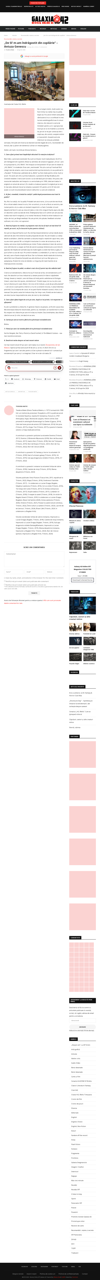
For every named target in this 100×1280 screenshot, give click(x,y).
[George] (86, 984)
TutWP (63, 1277)
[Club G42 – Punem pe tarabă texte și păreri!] (75, 137)
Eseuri (73, 1131)
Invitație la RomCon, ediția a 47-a (75, 333)
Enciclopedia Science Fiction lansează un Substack (88, 334)
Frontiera (74, 1158)
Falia (85, 552)
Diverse (64, 29)
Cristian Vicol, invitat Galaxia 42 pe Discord (89, 124)
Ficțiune (21, 29)
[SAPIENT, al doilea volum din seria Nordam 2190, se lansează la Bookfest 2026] (75, 218)
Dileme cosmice (89, 664)
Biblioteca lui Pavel (87, 537)
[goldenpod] (91, 964)
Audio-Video (75, 1063)
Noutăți (74, 1185)
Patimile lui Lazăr (89, 634)
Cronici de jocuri (77, 1104)
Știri (72, 1244)
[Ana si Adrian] (71, 969)
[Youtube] (52, 9)
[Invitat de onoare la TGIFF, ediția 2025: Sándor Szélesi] (89, 458)
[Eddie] (91, 959)
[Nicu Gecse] (71, 954)
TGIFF (73, 1248)
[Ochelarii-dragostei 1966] (89, 641)
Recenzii (43, 29)
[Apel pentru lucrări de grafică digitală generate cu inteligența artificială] (89, 435)
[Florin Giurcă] (91, 979)
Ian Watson (21, 391)
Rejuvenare (73, 552)
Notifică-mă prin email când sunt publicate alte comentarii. (27, 581)
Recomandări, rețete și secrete (82, 1230)
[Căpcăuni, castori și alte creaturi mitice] (82, 605)
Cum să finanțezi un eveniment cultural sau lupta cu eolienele (89, 306)
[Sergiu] (76, 959)
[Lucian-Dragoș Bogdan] (76, 949)
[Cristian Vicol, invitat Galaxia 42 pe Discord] (75, 125)
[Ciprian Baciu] (81, 984)
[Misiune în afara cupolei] (75, 514)
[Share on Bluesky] (39, 399)
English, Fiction (76, 1122)
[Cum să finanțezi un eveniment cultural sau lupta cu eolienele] (89, 297)
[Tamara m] (86, 979)
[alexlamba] (86, 954)
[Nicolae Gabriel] (86, 969)
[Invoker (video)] (89, 514)
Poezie (73, 1208)
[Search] (95, 29)
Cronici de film (76, 1099)
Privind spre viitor (78, 1221)
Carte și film (75, 1077)
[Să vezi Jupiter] (75, 641)
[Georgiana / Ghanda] (81, 964)
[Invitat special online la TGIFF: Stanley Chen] (75, 458)
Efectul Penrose (76, 506)
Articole (53, 29)
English (83, 29)
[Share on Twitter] (33, 399)
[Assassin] (91, 969)
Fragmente (75, 1153)
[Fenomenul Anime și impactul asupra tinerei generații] (75, 435)
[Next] (50, 3)
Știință (73, 1239)
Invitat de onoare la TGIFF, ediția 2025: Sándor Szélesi (89, 468)
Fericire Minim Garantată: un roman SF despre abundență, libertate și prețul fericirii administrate (89, 253)
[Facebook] (42, 9)
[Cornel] (86, 989)
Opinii (73, 1199)
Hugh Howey (83, 361)
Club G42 (74, 1090)
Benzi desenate (77, 1067)
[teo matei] (76, 969)
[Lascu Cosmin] (91, 984)
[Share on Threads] (37, 399)
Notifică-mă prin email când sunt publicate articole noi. (26, 585)
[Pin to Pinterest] (35, 399)
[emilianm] (81, 979)
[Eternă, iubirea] (75, 627)
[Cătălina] (76, 964)
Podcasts (32, 29)
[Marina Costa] (76, 954)
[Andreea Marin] (81, 945)
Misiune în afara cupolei (75, 521)
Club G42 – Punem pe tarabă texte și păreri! (89, 136)
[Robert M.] (81, 959)
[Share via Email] (41, 399)
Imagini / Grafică (77, 1167)
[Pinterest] (87, 34)
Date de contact (76, 6)
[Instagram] (47, 9)
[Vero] (91, 954)
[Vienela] (71, 964)
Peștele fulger (74, 664)
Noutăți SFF (75, 1189)
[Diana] (86, 974)
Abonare (82, 1027)
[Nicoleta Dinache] (71, 949)
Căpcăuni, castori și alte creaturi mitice (79, 617)
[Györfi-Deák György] (86, 945)
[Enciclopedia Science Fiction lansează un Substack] (89, 324)
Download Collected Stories (82, 580)
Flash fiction (75, 1144)
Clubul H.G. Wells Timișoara (81, 1095)
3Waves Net (57, 1277)
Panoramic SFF (76, 1203)
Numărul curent (88, 6)
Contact (85, 1274)
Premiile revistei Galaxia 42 (81, 1217)
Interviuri (74, 1171)
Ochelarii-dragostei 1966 (88, 649)
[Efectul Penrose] (82, 495)
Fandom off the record (79, 1135)
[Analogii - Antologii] (81, 974)
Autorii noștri (40, 6)
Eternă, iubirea (74, 634)
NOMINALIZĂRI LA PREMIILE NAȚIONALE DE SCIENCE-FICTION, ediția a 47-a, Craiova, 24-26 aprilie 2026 (75, 309)
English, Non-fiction (78, 1126)
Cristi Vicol (75, 1277)
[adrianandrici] (76, 984)
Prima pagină (10, 29)
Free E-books (65, 6)
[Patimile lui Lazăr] (89, 627)
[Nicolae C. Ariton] (91, 989)
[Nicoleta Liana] (76, 945)
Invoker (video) (88, 521)
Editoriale (74, 1113)
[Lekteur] (91, 974)
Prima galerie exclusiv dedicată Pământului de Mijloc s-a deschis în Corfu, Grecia (89, 228)
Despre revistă (28, 6)
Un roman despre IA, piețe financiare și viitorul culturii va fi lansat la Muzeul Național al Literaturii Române (89, 281)
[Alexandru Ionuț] (81, 989)
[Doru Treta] (86, 949)
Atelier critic (75, 1058)
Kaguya (74, 1176)
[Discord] (44, 9)
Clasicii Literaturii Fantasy (81, 1086)
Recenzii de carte (77, 1226)
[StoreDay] (71, 945)
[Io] (71, 984)
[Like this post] (27, 399)
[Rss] (57, 9)
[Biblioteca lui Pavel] (89, 530)
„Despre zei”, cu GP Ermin (80, 1045)
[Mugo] (81, 954)
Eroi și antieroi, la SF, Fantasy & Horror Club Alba (82, 207)
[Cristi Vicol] (71, 979)
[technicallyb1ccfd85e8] (76, 979)
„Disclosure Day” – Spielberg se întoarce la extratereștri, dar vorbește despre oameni (80, 703)
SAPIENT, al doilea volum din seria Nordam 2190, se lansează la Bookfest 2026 (75, 228)
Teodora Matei (10, 50)
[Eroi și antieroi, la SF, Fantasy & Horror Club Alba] (82, 195)
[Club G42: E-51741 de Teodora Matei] (75, 114)
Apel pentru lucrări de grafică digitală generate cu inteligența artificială (89, 445)
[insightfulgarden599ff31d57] (86, 959)
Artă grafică (75, 1049)
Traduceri (74, 1253)
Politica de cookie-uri (47, 1274)
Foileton (74, 1149)
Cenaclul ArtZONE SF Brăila (81, 1081)
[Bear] (76, 974)
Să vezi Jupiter (74, 648)
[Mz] (71, 974)
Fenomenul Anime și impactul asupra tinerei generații (75, 444)
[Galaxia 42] (76, 989)
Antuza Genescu (10, 391)
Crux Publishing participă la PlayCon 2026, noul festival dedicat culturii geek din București (74, 253)
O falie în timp (76, 1194)
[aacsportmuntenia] (71, 989)
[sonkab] (81, 949)
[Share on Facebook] (31, 399)
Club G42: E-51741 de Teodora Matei (89, 112)
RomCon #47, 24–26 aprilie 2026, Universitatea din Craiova (75, 278)
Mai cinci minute (77, 1180)
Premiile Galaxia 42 (53, 6)
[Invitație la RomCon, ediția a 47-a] (75, 324)
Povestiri (74, 1212)
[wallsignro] (91, 945)
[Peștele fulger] (75, 657)
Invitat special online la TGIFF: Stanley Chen (74, 467)
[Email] (55, 9)
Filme (73, 1140)
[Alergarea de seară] (75, 530)
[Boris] (71, 959)
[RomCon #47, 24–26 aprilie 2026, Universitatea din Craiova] (75, 268)
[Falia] (89, 545)
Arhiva (73, 29)
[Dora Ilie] (81, 969)
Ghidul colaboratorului (14, 6)
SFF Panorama (76, 1235)
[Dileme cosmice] (89, 657)
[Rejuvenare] (75, 545)
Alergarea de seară (73, 537)
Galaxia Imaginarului (79, 1162)
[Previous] (48, 3)
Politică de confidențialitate (69, 1274)
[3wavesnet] (91, 949)
